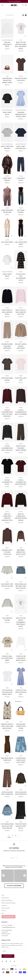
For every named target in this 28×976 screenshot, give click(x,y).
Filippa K (21, 76)
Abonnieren (8, 956)
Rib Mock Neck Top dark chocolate (7, 552)
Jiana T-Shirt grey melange (7, 147)
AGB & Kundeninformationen (9, 903)
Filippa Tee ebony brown (7, 379)
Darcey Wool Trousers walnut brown (21, 448)
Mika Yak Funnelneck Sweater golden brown (21, 517)
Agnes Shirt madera (7, 179)
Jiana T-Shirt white (7, 275)
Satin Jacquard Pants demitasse (7, 793)
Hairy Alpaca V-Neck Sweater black (7, 312)
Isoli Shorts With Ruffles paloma (7, 585)
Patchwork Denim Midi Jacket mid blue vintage (7, 826)
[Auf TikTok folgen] (14, 961)
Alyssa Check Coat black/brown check (21, 277)
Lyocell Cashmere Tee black (7, 482)
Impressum (4, 905)
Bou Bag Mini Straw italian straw (21, 726)
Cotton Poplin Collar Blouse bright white (7, 692)
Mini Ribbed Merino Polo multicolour (20, 552)
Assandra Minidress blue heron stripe (20, 114)
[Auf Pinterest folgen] (10, 961)
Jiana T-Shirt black (7, 113)
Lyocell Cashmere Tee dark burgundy (20, 482)
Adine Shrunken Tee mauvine (7, 211)
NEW (9, 1)
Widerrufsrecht (5, 897)
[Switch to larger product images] (23, 15)
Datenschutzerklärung (7, 900)
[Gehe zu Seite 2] (19, 835)
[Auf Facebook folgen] (2, 961)
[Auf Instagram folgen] (6, 961)
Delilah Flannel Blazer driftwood (21, 346)
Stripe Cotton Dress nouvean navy (20, 692)
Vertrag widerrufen (8, 916)
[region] (14, 849)
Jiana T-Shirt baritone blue (21, 147)
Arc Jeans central (20, 211)
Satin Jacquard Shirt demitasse (21, 793)
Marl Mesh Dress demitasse (7, 759)
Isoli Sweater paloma (7, 619)
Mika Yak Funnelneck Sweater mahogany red (7, 517)
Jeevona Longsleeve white (7, 44)
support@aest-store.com (9, 927)
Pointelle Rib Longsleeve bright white (21, 658)
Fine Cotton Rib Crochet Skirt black (20, 826)
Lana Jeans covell (21, 179)
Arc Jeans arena (7, 242)
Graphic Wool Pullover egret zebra (7, 658)
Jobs (3, 913)
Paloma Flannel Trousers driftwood (7, 346)
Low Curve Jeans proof (21, 243)
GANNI (21, 40)
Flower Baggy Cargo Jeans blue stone (21, 760)
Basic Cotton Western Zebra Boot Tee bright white (21, 45)
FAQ (3, 895)
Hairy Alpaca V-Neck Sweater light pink (20, 312)
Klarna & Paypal (5, 908)
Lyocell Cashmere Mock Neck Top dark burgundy (7, 413)
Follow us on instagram (14, 885)
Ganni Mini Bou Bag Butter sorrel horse (7, 80)
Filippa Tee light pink (21, 379)
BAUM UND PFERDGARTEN (7, 40)
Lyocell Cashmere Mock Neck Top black (7, 448)
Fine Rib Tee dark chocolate (21, 79)
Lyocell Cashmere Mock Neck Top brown (21, 412)
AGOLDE (7, 239)
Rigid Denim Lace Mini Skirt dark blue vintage (21, 586)
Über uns (4, 910)
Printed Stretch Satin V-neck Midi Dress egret (7, 726)
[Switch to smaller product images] (25, 15)
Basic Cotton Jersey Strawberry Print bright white (21, 622)
